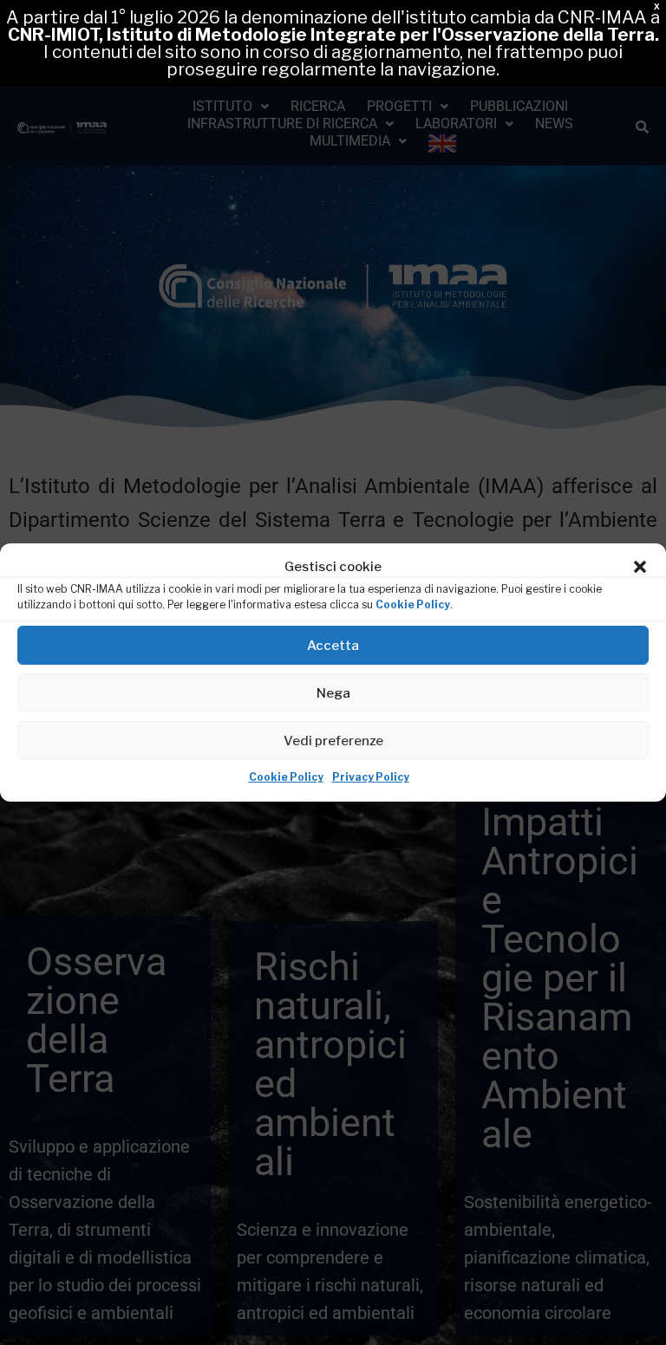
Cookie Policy (412, 604)
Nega (333, 693)
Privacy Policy (370, 776)
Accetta (333, 645)
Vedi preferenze (333, 741)
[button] (640, 566)
